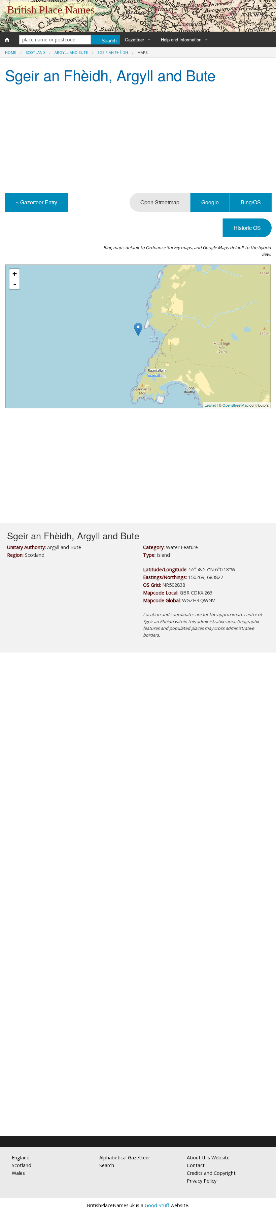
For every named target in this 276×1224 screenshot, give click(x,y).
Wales (18, 1173)
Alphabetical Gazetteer (124, 1157)
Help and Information (181, 39)
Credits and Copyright (211, 1173)
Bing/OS (251, 202)
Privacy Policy (201, 1181)
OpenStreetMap (235, 405)
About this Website (208, 1157)
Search (106, 1165)
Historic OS (247, 228)
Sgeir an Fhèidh (112, 52)
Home (10, 52)
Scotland (35, 52)
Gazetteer (134, 39)
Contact (196, 1165)
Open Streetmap (159, 202)
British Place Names (51, 10)
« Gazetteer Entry (36, 202)
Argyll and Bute (71, 52)
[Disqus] (138, 859)
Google (210, 202)
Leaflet (210, 405)
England (21, 1157)
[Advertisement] (138, 139)
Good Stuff (157, 1205)
